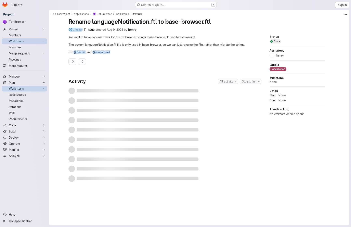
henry (132, 29)
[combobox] (228, 119)
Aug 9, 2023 (115, 29)
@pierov (79, 52)
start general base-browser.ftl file (101, 95)
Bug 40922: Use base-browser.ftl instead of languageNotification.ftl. (126, 86)
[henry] (250, 105)
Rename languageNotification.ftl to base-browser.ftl (114, 104)
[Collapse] (257, 78)
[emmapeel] (250, 95)
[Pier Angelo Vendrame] (250, 86)
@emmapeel (101, 52)
